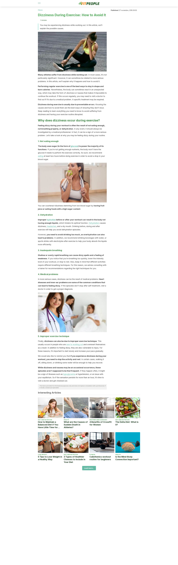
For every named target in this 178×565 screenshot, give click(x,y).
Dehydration (94, 223)
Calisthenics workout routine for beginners (100, 458)
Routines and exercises (98, 420)
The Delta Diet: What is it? (126, 423)
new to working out (74, 344)
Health (66, 420)
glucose (74, 146)
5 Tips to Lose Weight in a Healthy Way (50, 458)
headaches (51, 226)
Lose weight (42, 454)
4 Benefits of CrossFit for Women (101, 423)
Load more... (89, 468)
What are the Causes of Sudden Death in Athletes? (76, 425)
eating (40, 156)
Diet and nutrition (45, 420)
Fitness (40, 10)
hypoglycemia (69, 374)
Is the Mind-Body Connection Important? (127, 458)
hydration (51, 220)
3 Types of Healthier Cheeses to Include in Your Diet (74, 459)
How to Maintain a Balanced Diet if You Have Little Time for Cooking (48, 425)
